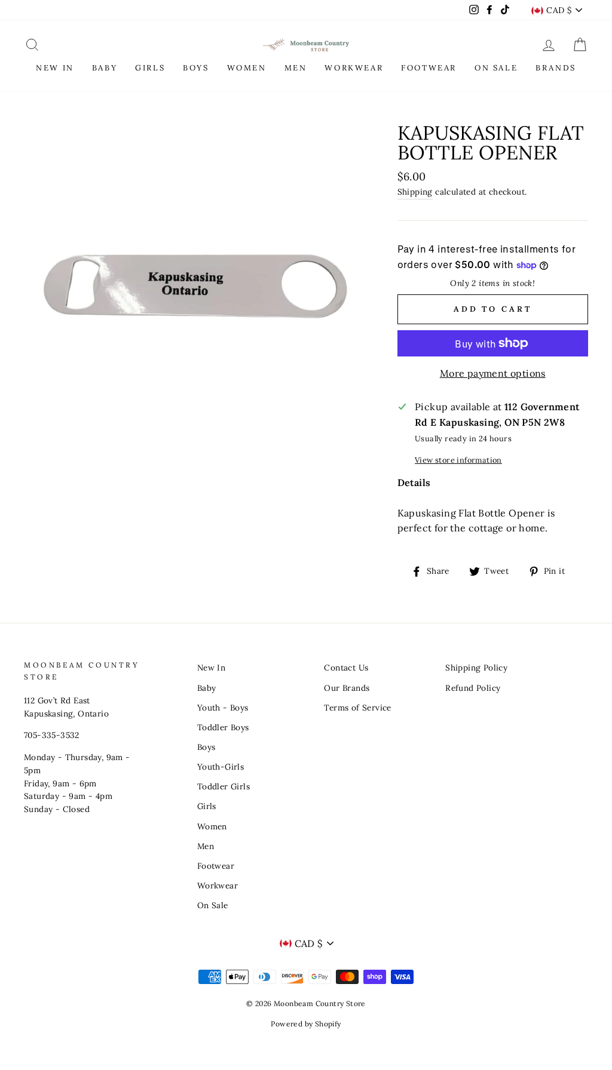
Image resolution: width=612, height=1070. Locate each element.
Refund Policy (472, 687)
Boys (206, 747)
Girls (206, 806)
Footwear (215, 865)
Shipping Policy (476, 667)
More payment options (493, 373)
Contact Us (346, 667)
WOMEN (247, 68)
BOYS (196, 68)
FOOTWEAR (429, 68)
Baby (206, 687)
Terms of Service (357, 707)
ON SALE (496, 68)
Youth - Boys (223, 707)
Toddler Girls (223, 786)
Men (205, 846)
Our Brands (346, 687)
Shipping (415, 191)
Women (212, 826)
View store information (458, 460)
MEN (295, 68)
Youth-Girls (220, 766)
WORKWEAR (354, 68)
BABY (104, 68)
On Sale (212, 905)
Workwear (217, 885)
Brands (556, 68)
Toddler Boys (223, 727)
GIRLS (150, 68)
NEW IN (55, 68)
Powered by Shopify (306, 1023)
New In (211, 667)
